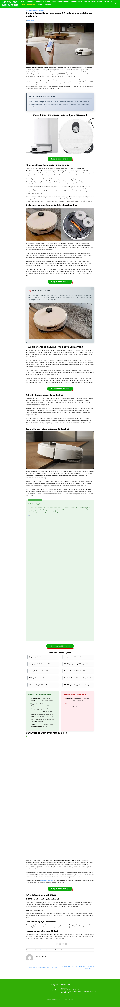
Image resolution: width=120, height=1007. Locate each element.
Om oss (64, 988)
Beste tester (30, 20)
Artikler (48, 4)
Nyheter (40, 4)
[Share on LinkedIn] (66, 944)
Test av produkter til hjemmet (35, 10)
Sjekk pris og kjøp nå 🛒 (60, 646)
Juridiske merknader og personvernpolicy (79, 991)
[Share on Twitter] (57, 944)
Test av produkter (28, 4)
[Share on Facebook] (54, 944)
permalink (66, 949)
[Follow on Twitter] (56, 989)
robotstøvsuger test (46, 880)
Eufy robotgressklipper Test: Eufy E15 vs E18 (42, 967)
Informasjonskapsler (70, 989)
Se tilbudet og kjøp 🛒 (60, 388)
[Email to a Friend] (60, 944)
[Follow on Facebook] (53, 989)
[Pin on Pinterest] (63, 944)
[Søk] (115, 3)
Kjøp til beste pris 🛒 (60, 159)
